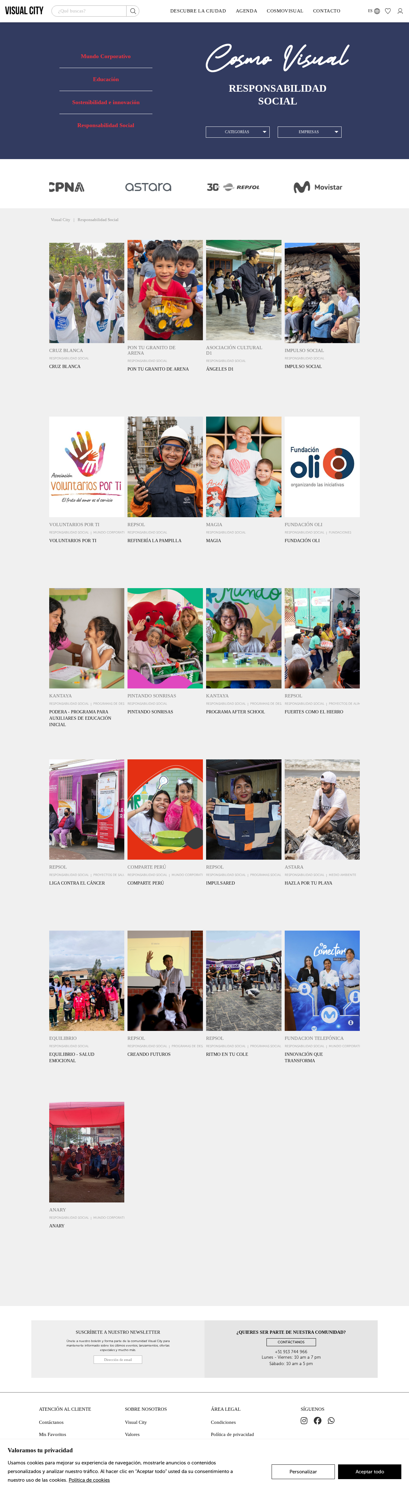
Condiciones (223, 1422)
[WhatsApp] (331, 1421)
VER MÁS (87, 392)
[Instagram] (304, 1421)
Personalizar (303, 1472)
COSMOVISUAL (285, 10)
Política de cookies (89, 1480)
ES (370, 11)
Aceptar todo (370, 1472)
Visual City (136, 1422)
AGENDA (247, 10)
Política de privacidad (232, 1434)
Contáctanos (51, 1422)
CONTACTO (327, 10)
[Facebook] (317, 1421)
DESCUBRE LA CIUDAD (198, 10)
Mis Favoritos (52, 1434)
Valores (132, 1434)
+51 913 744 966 (291, 1351)
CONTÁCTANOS (291, 1342)
